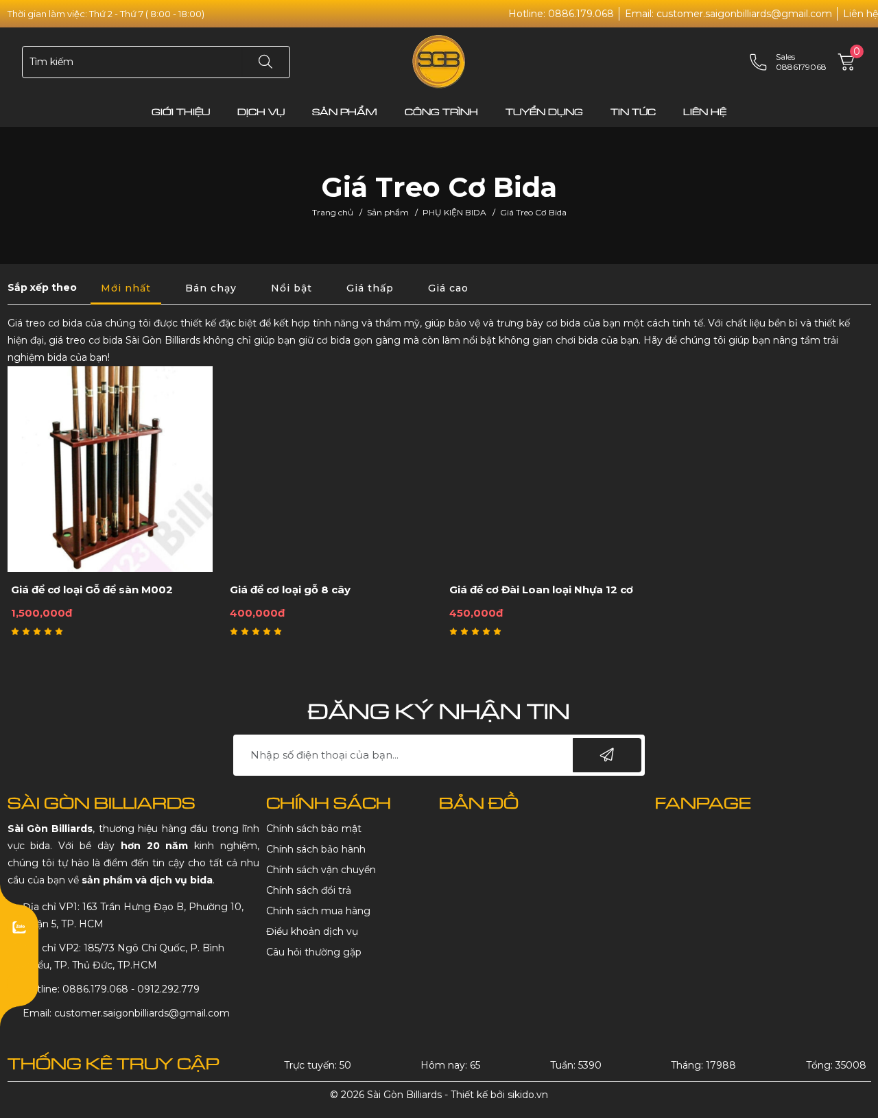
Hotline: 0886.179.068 (561, 14)
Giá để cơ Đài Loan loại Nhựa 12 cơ (541, 589)
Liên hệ (860, 14)
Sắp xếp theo (42, 287)
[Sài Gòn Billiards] (438, 61)
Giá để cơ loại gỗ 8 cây (290, 589)
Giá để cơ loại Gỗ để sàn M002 (92, 589)
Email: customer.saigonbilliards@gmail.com (728, 14)
